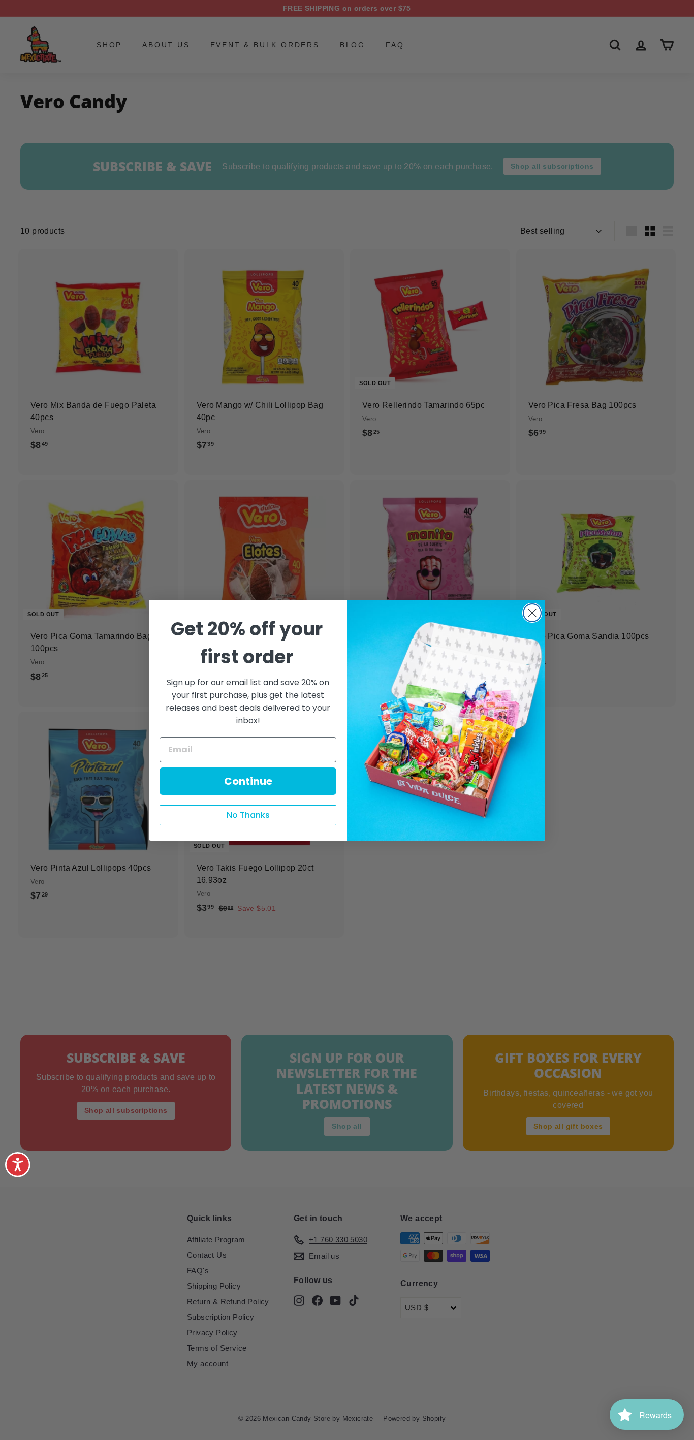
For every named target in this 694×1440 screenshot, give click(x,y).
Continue (248, 781)
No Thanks (248, 815)
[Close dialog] (532, 613)
